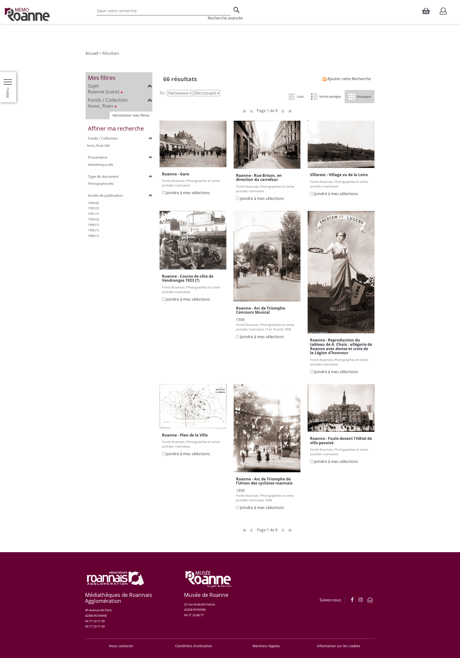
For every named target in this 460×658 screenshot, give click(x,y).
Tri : (163, 93)
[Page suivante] (283, 110)
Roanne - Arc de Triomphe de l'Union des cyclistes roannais (264, 481)
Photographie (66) (101, 183)
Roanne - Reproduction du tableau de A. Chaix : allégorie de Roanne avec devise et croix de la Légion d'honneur (341, 346)
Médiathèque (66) (100, 164)
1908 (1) (93, 224)
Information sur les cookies (338, 646)
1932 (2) (93, 208)
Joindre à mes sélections (188, 192)
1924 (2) (93, 219)
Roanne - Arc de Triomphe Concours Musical (260, 310)
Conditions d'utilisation (193, 646)
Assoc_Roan (101, 106)
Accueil (92, 53)
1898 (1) (93, 235)
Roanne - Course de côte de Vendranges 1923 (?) (187, 278)
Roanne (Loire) (104, 92)
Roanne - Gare (175, 174)
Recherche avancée (225, 18)
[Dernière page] (290, 110)
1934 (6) (93, 203)
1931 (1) (93, 213)
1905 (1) (93, 230)
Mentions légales (266, 646)
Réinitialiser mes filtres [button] (131, 115)
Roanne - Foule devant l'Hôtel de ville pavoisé (341, 440)
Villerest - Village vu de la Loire (339, 174)
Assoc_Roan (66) (98, 145)
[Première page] (244, 110)
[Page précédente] (251, 110)
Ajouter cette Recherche (348, 78)
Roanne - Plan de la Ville (185, 435)
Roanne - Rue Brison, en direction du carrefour (259, 177)
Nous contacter (121, 646)
